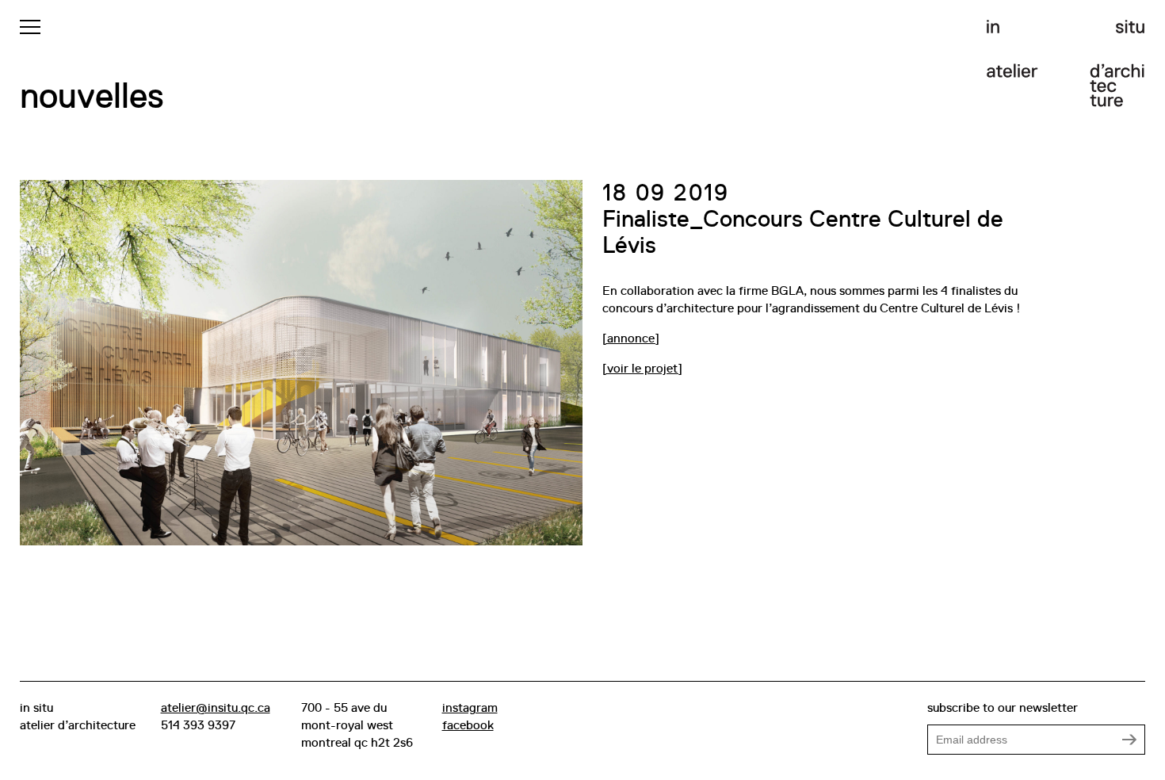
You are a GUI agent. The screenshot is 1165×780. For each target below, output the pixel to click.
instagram (470, 708)
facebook (468, 725)
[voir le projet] (642, 368)
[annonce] (630, 338)
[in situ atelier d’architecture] (1066, 63)
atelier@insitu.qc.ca (215, 708)
